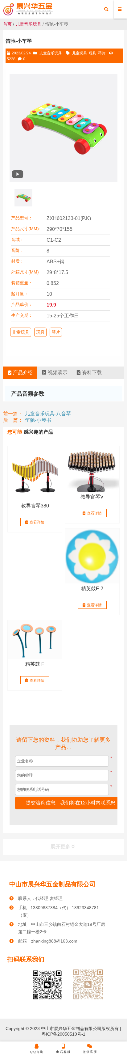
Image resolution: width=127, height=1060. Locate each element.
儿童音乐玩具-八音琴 (48, 413)
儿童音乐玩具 (28, 24)
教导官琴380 (35, 505)
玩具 (92, 53)
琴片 (101, 53)
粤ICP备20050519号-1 (63, 1034)
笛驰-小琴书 (38, 420)
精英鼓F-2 (92, 588)
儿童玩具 (79, 53)
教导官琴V (92, 496)
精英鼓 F (34, 664)
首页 (7, 24)
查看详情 (37, 522)
